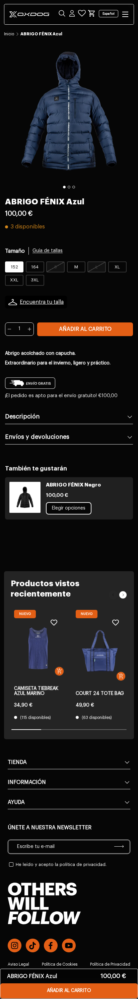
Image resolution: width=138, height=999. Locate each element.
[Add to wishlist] (54, 622)
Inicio (9, 34)
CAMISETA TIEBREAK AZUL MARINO (36, 691)
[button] (92, 13)
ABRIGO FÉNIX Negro (73, 484)
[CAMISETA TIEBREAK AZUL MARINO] (38, 648)
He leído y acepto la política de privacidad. (61, 864)
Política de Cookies (59, 964)
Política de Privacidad (110, 964)
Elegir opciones (68, 508)
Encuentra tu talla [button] (42, 302)
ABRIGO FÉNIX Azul (41, 34)
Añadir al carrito (85, 329)
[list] (69, 111)
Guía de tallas (47, 250)
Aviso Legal (18, 964)
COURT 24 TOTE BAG (100, 693)
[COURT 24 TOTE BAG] (100, 650)
